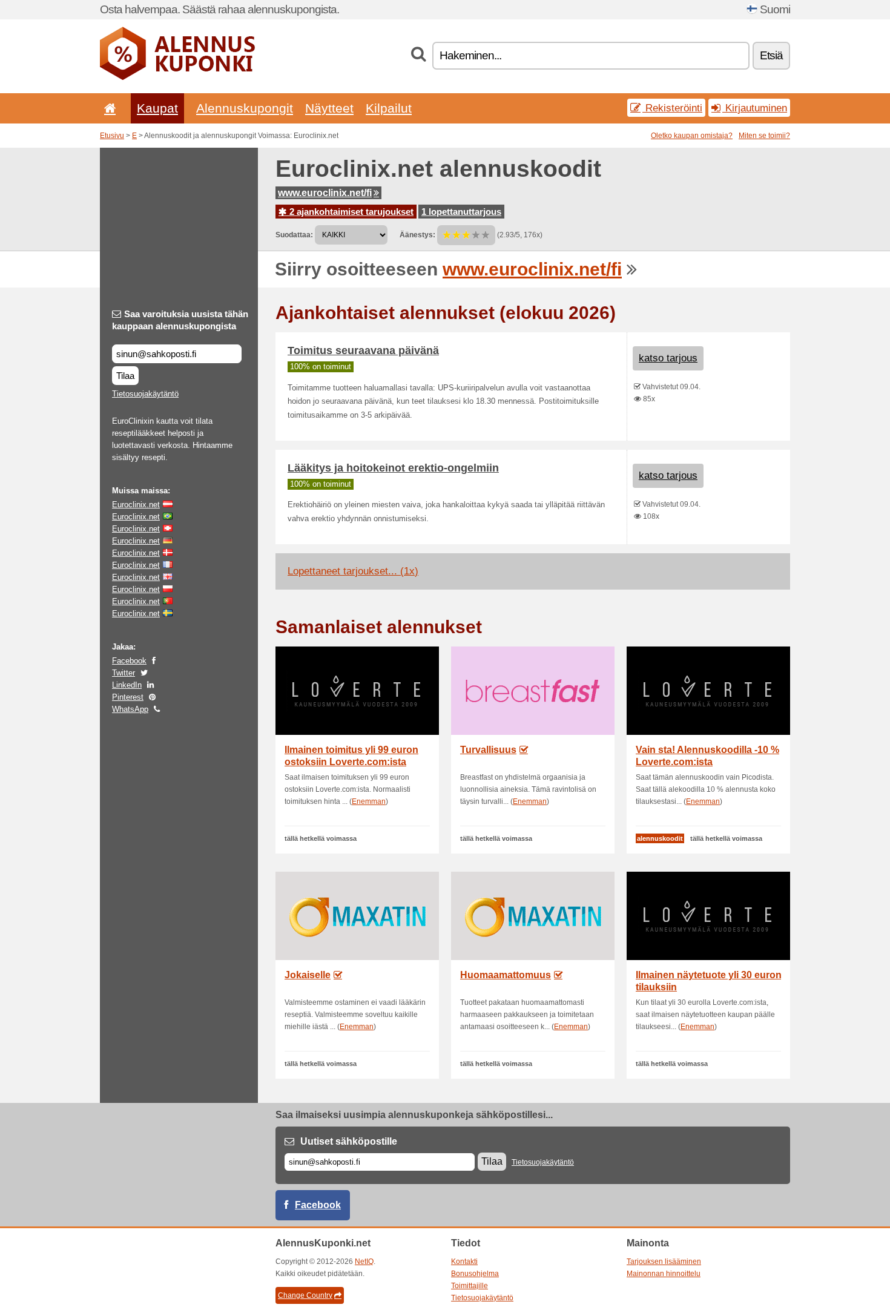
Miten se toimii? (764, 135)
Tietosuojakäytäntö (145, 393)
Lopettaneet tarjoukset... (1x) (353, 571)
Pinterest (127, 697)
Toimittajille (469, 1285)
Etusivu (112, 135)
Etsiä (771, 55)
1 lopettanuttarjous (461, 211)
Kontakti (464, 1261)
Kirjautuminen (754, 108)
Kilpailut (389, 108)
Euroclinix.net (136, 504)
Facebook (129, 660)
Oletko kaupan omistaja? (692, 135)
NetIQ (364, 1261)
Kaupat (157, 108)
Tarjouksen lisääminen (664, 1261)
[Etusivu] (108, 108)
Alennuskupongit (244, 108)
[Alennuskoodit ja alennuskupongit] (177, 77)
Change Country (305, 1295)
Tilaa (125, 375)
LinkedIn (127, 684)
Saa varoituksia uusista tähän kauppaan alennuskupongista (180, 320)
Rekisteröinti (672, 108)
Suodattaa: (294, 235)
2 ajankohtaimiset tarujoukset (350, 211)
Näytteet (329, 108)
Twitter (123, 672)
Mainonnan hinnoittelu (663, 1273)
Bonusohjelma (475, 1273)
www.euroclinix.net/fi (325, 193)
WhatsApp (130, 709)
